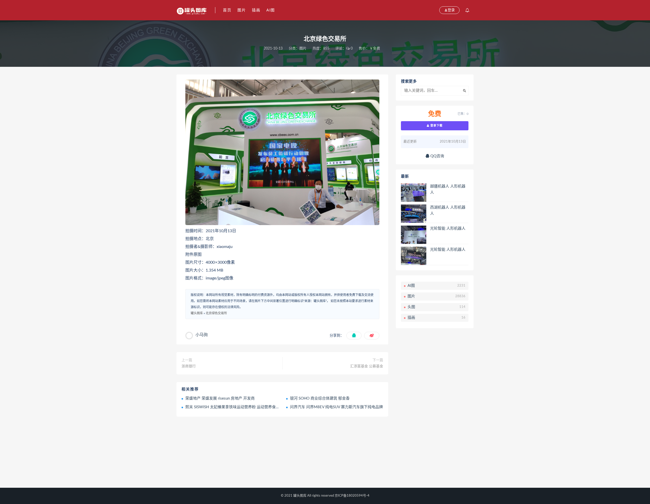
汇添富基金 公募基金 (366, 366)
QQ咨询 (436, 156)
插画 (256, 10)
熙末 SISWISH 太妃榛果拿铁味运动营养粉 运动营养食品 (232, 407)
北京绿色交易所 (216, 313)
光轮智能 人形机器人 (447, 228)
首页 (227, 10)
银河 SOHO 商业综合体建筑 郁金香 (320, 398)
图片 (241, 10)
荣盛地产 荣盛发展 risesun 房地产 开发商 (220, 398)
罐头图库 (197, 313)
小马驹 (202, 335)
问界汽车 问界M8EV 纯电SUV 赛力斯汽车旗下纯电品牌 (336, 407)
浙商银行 (189, 366)
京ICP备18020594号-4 (352, 495)
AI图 (270, 10)
